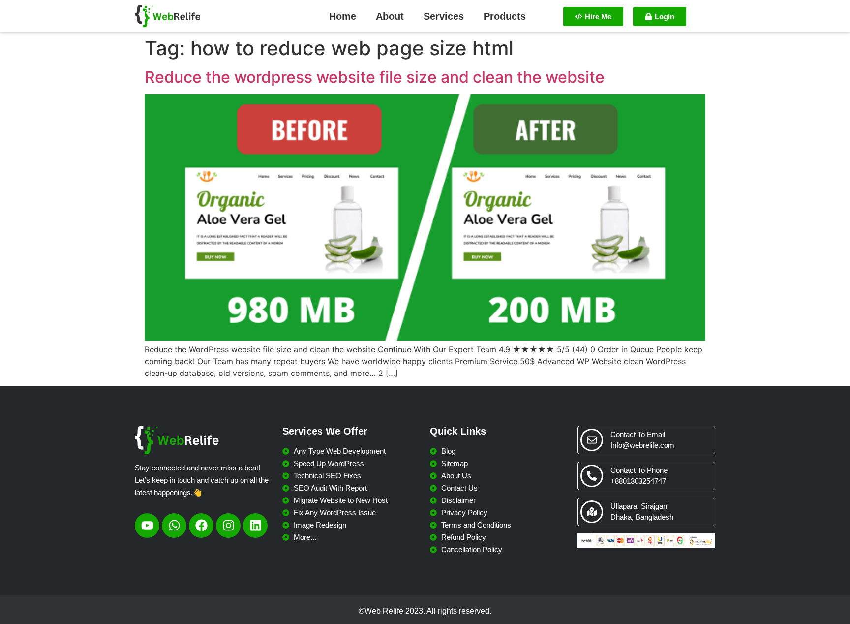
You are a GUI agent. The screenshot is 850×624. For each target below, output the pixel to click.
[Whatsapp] (174, 525)
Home (342, 16)
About (390, 16)
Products (505, 16)
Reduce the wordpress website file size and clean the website (375, 77)
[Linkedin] (255, 525)
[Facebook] (201, 525)
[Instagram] (228, 525)
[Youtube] (147, 525)
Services (444, 16)
